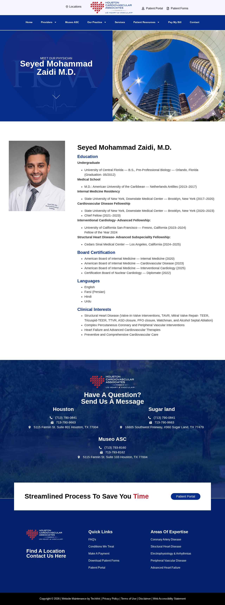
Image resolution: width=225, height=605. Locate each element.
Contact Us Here (46, 556)
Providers (46, 22)
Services (120, 22)
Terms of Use (128, 598)
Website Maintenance (74, 598)
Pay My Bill (174, 22)
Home (29, 22)
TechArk (95, 598)
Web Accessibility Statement (169, 598)
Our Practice (94, 22)
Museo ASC (72, 22)
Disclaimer (145, 598)
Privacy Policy (110, 598)
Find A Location (45, 551)
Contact (194, 22)
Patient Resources (144, 22)
